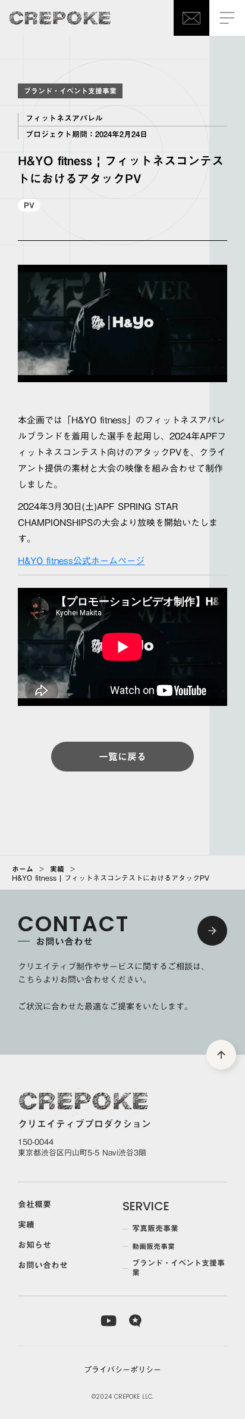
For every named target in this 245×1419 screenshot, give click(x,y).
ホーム (22, 868)
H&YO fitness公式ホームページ (81, 560)
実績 (57, 868)
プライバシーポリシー (122, 1369)
